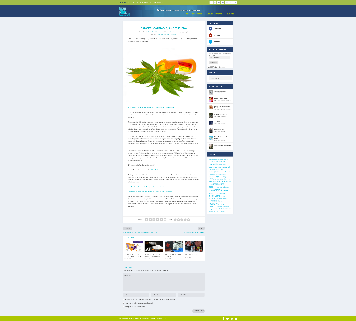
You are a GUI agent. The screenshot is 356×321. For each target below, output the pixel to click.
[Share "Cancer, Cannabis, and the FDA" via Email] (161, 220)
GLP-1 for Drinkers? (220, 91)
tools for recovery (224, 209)
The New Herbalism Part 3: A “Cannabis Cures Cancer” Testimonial (150, 192)
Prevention (222, 140)
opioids (217, 189)
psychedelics (213, 198)
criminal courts (212, 174)
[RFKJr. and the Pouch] (211, 99)
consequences (215, 172)
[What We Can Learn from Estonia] (211, 138)
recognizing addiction (221, 198)
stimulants (222, 206)
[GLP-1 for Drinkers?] (211, 92)
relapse (219, 201)
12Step (211, 159)
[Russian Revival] (194, 246)
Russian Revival (191, 255)
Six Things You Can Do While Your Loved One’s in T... (146, 2)
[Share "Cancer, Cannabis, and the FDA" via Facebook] (146, 220)
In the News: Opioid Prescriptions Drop (133, 255)
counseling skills (226, 172)
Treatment (223, 93)
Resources (197, 14)
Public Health (173, 32)
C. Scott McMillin (152, 32)
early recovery (218, 179)
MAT (218, 187)
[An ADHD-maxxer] (211, 123)
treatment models (212, 211)
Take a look (154, 170)
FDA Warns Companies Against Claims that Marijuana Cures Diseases (151, 107)
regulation (213, 201)
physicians (211, 193)
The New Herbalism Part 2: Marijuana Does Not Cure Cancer (148, 187)
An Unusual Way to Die (220, 114)
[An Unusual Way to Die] (211, 115)
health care (217, 181)
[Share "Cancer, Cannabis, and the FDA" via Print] (165, 220)
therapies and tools (214, 209)
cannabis (173, 34)
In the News (223, 116)
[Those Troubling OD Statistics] (211, 146)
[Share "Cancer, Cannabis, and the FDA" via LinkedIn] (157, 220)
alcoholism (212, 161)
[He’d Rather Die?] (211, 130)
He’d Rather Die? (219, 129)
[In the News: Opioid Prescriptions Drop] (134, 246)
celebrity (221, 164)
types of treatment (221, 211)
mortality (223, 187)
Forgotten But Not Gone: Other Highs (153, 255)
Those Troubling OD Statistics (222, 145)
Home (187, 14)
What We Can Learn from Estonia (221, 137)
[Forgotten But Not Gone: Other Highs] (154, 246)
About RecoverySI (214, 14)
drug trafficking (220, 177)
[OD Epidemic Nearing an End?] (174, 246)
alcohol (226, 159)
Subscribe (213, 63)
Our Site (230, 14)
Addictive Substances (226, 100)
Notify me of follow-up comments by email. (139, 303)
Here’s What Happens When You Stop (222, 107)
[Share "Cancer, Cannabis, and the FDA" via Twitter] (150, 220)
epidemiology (226, 179)
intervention (224, 181)
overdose (225, 190)
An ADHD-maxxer (219, 122)
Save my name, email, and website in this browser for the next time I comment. (150, 299)
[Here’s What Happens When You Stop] (211, 107)
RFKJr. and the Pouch (220, 98)
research (213, 203)
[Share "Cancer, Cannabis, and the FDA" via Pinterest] (154, 220)
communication (219, 169)
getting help (212, 181)
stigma (218, 206)
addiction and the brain (218, 159)
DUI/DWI (211, 179)
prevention (223, 196)
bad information (163, 34)
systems (227, 206)
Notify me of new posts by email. (135, 307)
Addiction (223, 123)
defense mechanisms (221, 174)
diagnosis (211, 176)
